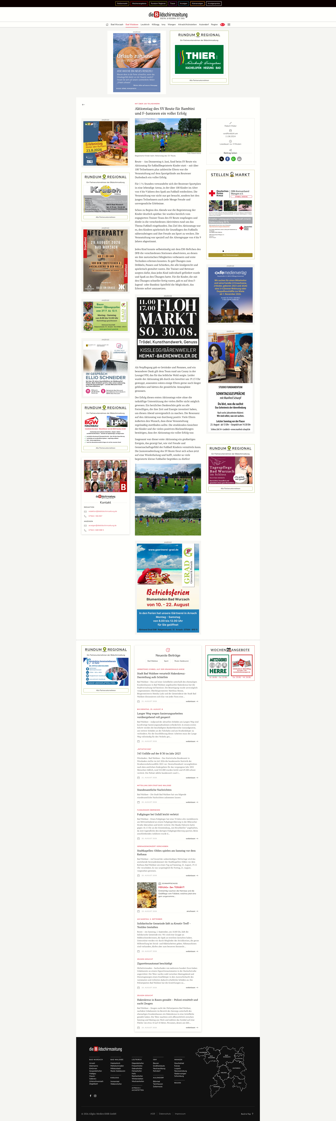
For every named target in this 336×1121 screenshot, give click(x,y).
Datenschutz (165, 1113)
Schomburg (179, 1076)
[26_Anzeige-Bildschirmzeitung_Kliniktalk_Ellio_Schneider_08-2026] (105, 368)
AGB (152, 1113)
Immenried (115, 1081)
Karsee (177, 1066)
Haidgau (92, 1073)
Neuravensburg (180, 1071)
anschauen (191, 911)
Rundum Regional (158, 3)
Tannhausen (158, 1084)
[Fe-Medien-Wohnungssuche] (230, 294)
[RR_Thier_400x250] (199, 59)
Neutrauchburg (159, 1068)
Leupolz (177, 1068)
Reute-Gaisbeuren (182, 661)
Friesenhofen (137, 1066)
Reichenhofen (137, 1076)
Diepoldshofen (138, 1063)
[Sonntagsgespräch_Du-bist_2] (230, 382)
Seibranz (92, 1078)
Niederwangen (180, 1073)
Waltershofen (116, 1084)
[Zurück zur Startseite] (168, 15)
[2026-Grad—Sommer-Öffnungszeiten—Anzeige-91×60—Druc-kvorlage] (105, 316)
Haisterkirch (115, 1063)
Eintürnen (93, 1068)
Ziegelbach (93, 1084)
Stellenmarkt (122, 3)
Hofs (134, 1073)
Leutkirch (145, 24)
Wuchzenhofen (138, 1081)
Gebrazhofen (137, 1068)
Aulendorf (204, 24)
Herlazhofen (137, 1071)
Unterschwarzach (96, 1081)
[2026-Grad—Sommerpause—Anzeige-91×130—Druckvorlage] (168, 587)
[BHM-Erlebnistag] (105, 143)
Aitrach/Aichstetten (187, 24)
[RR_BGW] (105, 429)
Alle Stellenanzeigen (230, 255)
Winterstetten (137, 1078)
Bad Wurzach (117, 24)
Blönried (156, 1081)
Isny (163, 24)
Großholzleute (159, 1066)
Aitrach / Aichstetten (138, 1089)
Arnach (92, 1063)
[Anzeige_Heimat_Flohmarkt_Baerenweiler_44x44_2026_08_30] (168, 328)
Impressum (180, 1113)
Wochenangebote (139, 3)
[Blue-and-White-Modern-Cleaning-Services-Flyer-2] (105, 671)
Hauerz (92, 1076)
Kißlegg (155, 24)
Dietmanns (93, 1066)
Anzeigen (183, 3)
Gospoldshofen (95, 1071)
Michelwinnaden (117, 1066)
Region (214, 24)
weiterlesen (190, 701)
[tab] (217, 251)
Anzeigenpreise (214, 3)
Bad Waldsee (132, 24)
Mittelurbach (116, 1068)
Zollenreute (157, 1086)
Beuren (156, 1063)
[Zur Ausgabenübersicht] (83, 104)
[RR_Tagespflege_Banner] (230, 469)
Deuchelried (179, 1063)
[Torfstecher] (105, 260)
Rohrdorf (156, 1071)
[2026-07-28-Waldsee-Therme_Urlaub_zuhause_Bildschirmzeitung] (136, 62)
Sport (166, 661)
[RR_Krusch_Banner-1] (105, 198)
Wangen (172, 24)
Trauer (172, 3)
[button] (222, 24)
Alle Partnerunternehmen (199, 80)
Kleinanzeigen (197, 3)
